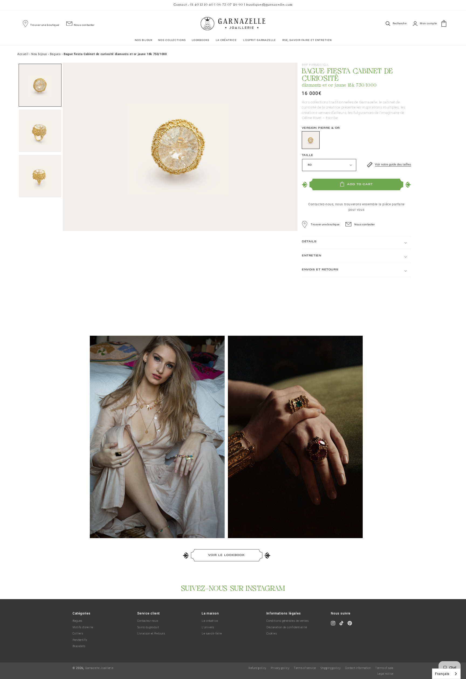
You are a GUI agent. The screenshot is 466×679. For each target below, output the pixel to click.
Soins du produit (148, 627)
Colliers (78, 633)
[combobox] (446, 673)
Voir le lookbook (226, 555)
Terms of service (305, 668)
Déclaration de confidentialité (286, 627)
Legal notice (385, 673)
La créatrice (210, 620)
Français (442, 674)
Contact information (358, 668)
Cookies (271, 633)
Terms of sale (384, 668)
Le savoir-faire (212, 633)
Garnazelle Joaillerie (99, 668)
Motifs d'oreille (83, 627)
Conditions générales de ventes (287, 620)
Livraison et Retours (151, 633)
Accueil (22, 54)
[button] (143, 40)
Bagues (77, 620)
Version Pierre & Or (321, 127)
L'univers (208, 627)
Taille (307, 155)
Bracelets (79, 646)
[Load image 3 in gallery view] (40, 176)
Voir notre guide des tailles (393, 164)
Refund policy (257, 668)
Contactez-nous (148, 620)
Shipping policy (330, 668)
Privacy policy (280, 668)
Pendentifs (80, 640)
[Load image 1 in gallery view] (40, 85)
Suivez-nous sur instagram (233, 587)
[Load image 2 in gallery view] (40, 130)
